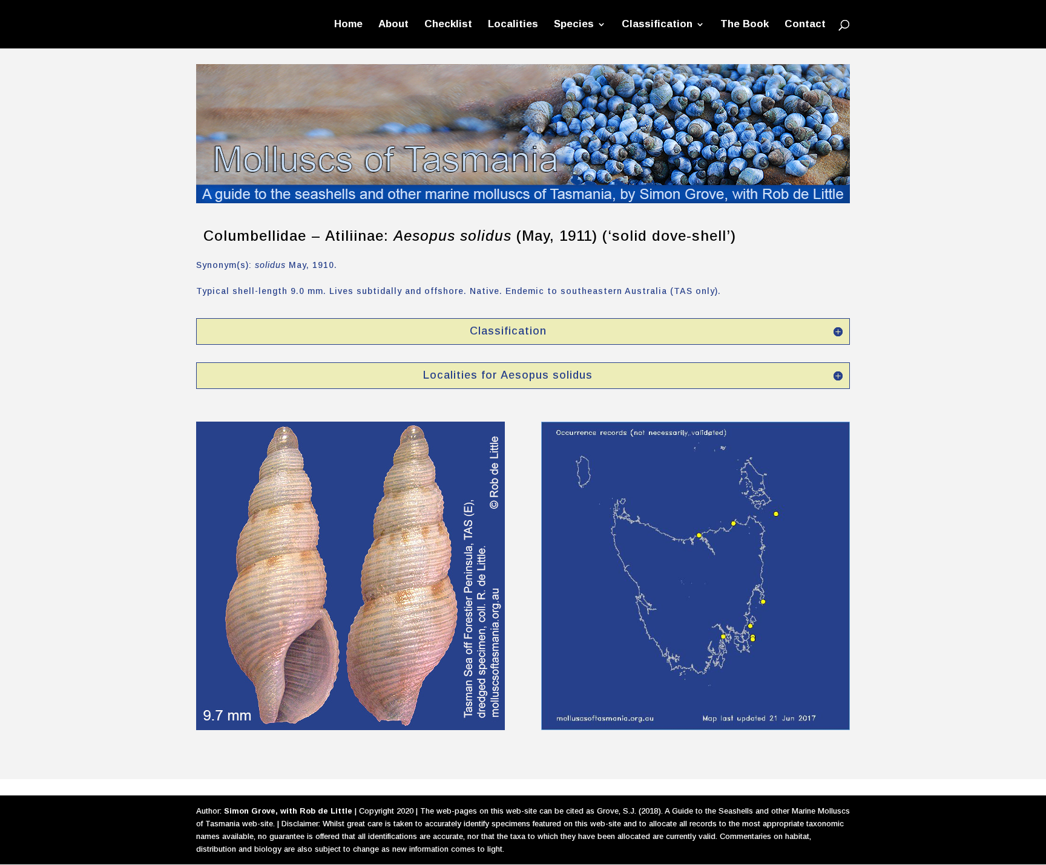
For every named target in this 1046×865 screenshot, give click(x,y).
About (393, 25)
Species (574, 25)
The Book (744, 25)
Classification (657, 25)
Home (348, 25)
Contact (805, 25)
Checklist (448, 25)
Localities (513, 25)
